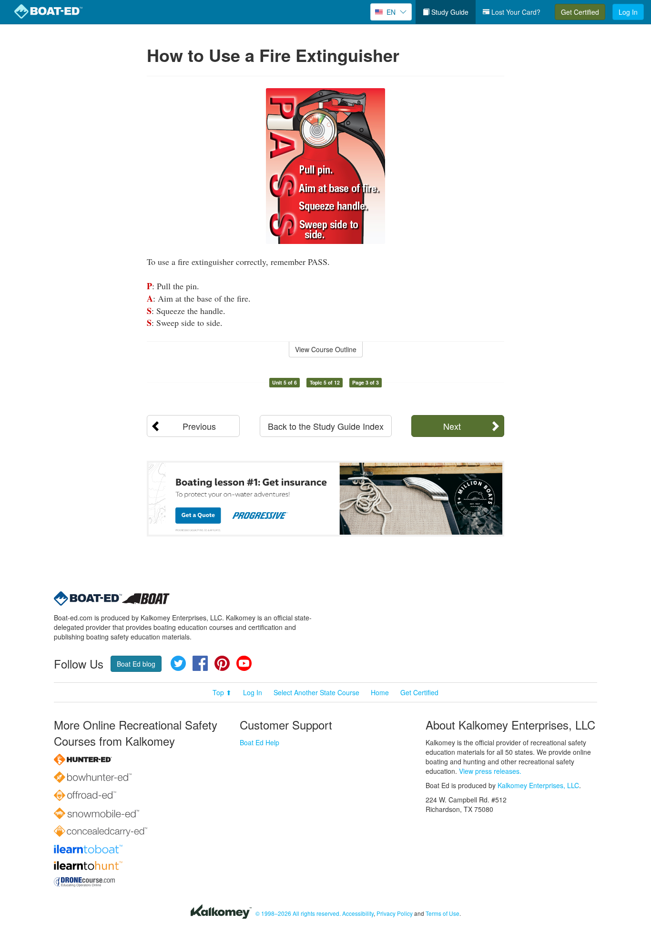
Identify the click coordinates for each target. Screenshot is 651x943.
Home (380, 692)
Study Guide (448, 12)
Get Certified (580, 12)
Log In (628, 12)
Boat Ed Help (259, 742)
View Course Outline (325, 349)
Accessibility (358, 913)
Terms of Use (442, 913)
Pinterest (222, 663)
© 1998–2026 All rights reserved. (298, 913)
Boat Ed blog (136, 664)
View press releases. (490, 771)
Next (452, 426)
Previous (199, 426)
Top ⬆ (222, 692)
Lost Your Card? (514, 12)
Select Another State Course (316, 692)
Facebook (200, 663)
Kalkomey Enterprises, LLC (538, 785)
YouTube (244, 663)
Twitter (178, 663)
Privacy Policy (394, 913)
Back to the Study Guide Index (326, 426)
